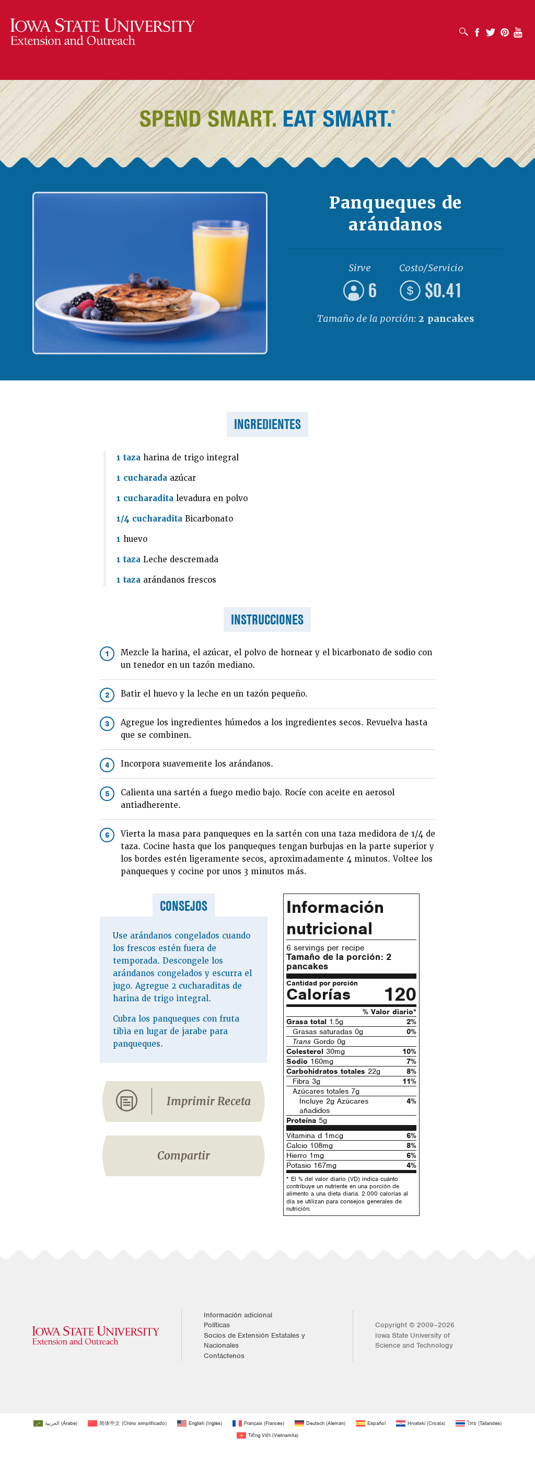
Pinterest (504, 29)
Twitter (490, 29)
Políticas (217, 1324)
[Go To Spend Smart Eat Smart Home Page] (102, 32)
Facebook (477, 29)
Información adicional (238, 1315)
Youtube (518, 29)
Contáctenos (224, 1355)
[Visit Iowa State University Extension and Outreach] (95, 1335)
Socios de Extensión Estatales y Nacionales (254, 1340)
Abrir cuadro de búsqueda (466, 28)
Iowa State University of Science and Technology (414, 1340)
